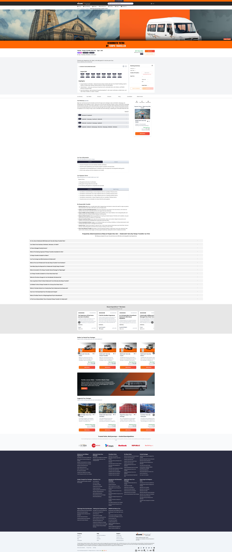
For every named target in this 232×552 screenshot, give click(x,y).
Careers (98, 537)
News (98, 540)
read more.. (80, 324)
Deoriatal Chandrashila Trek (98, 520)
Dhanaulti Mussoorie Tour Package (99, 494)
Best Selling (80, 52)
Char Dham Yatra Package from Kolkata (116, 468)
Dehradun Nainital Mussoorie (82, 465)
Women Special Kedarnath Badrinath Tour (130, 475)
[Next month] (126, 66)
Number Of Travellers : (134, 72)
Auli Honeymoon (96, 481)
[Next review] (152, 322)
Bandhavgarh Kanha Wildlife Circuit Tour (116, 510)
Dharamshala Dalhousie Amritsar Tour (146, 471)
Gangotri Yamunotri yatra (128, 462)
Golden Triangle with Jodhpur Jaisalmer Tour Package (84, 482)
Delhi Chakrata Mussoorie (82, 467)
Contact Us (79, 537)
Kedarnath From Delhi (128, 485)
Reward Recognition (120, 540)
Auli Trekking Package (97, 484)
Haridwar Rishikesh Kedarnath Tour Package (130, 483)
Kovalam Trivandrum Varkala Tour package (115, 500)
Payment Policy (119, 537)
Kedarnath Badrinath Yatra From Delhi (131, 467)
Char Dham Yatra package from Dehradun (114, 466)
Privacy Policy (118, 535)
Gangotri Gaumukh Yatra (128, 459)
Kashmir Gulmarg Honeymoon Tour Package (115, 491)
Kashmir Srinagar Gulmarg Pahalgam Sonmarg (99, 526)
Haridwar (87, 8)
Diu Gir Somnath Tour (144, 473)
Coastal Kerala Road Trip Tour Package (84, 463)
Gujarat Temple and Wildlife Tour (114, 528)
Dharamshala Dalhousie (144, 469)
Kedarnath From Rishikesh (129, 487)
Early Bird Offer (85, 52)
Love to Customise (149, 53)
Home (78, 8)
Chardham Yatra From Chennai (114, 473)
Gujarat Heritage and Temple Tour (115, 526)
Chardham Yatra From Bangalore (114, 471)
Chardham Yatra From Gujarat (114, 475)
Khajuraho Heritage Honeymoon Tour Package (115, 497)
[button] (141, 547)
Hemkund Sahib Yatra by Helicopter (83, 518)
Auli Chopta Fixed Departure (98, 512)
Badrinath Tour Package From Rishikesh (100, 457)
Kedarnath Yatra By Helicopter (129, 489)
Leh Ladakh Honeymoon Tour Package (116, 502)
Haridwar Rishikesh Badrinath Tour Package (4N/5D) (99, 460)
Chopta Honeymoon (96, 488)
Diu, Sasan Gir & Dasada (81, 470)
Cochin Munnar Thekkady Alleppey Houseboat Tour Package (146, 467)
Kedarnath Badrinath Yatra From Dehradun (130, 465)
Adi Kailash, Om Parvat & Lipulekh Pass (84, 457)
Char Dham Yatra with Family (114, 469)
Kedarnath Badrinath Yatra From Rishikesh (130, 473)
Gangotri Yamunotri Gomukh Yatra (130, 461)
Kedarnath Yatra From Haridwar (130, 492)
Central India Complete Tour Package (115, 515)
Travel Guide (79, 540)
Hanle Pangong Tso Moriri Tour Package (84, 474)
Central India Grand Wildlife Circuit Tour (116, 516)
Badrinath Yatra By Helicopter (145, 460)
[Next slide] (154, 353)
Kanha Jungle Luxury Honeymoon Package (115, 488)
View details (142, 133)
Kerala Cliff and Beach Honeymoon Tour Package (116, 494)
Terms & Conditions (119, 538)
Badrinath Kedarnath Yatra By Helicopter (131, 456)
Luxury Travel (92, 52)
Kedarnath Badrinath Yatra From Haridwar (130, 470)
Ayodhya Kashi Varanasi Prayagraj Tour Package (147, 457)
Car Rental (82, 8)
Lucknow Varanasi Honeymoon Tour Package (115, 505)
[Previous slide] (79, 353)
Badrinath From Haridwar (113, 456)
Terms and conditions (81, 547)
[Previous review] (79, 322)
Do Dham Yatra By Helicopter (129, 457)
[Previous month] (123, 66)
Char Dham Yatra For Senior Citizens (115, 463)
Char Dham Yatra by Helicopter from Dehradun (115, 461)
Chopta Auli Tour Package (97, 486)
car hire (111, 6)
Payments (98, 538)
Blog (78, 538)
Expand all (126, 111)
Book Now (150, 51)
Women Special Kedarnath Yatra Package (131, 494)
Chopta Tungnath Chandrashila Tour (99, 489)
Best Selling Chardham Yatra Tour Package (114, 458)
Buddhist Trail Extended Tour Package (84, 462)
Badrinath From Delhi (144, 490)
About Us (79, 535)
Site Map (94, 547)
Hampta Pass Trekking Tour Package (83, 472)
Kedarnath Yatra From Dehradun (130, 490)
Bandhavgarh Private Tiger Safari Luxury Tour (116, 513)
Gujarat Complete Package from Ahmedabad (114, 524)
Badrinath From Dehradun (144, 489)
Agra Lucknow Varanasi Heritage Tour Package (84, 460)
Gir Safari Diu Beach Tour (113, 521)
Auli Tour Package (96, 483)
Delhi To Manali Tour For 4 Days (82, 468)
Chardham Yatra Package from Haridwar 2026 (147, 501)
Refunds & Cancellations (101, 535)
